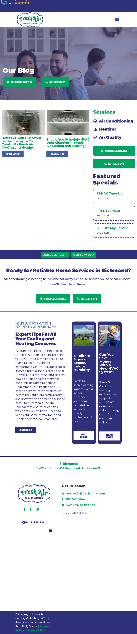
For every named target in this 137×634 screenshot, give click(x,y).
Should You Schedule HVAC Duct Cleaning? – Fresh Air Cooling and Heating (68, 143)
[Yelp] (30, 509)
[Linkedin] (37, 509)
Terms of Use (36, 630)
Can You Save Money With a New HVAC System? (109, 363)
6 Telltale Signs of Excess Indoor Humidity (82, 363)
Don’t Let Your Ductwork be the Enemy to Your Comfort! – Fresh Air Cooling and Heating (21, 142)
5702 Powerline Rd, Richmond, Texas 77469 (68, 468)
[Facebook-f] (24, 509)
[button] (117, 19)
